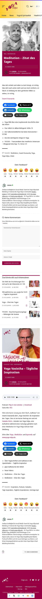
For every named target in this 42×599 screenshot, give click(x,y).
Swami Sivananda (8, 99)
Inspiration (14, 487)
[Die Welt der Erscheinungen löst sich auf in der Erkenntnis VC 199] (34, 284)
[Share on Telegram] (23, 595)
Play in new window (15, 405)
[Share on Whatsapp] (18, 595)
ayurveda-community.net (18, 194)
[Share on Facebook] (9, 595)
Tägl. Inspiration (9, 53)
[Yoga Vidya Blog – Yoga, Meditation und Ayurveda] (5, 580)
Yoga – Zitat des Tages (10, 302)
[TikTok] (38, 580)
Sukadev (28, 487)
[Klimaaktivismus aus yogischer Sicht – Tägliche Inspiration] (34, 294)
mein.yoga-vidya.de (17, 196)
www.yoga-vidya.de (9, 437)
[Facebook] (30, 580)
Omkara (14, 71)
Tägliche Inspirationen (21, 490)
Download (28, 405)
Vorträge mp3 (34, 490)
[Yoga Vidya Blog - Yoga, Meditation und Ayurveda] (11, 6)
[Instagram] (36, 580)
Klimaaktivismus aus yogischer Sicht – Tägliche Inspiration (14, 293)
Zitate (12, 156)
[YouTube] (33, 580)
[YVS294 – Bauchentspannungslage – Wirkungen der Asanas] (34, 314)
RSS (11, 408)
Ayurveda (29, 434)
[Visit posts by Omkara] (6, 72)
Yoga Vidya (5, 156)
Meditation (14, 153)
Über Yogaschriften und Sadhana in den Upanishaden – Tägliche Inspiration (17, 462)
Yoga (33, 153)
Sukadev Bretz (7, 421)
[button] (4, 6)
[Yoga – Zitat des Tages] (34, 304)
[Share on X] (14, 595)
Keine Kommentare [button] (32, 552)
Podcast (7, 364)
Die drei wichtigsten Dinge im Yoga (17, 138)
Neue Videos (9, 470)
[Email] (28, 595)
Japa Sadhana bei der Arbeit (14, 467)
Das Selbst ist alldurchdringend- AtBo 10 (19, 128)
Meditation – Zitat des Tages (15, 474)
